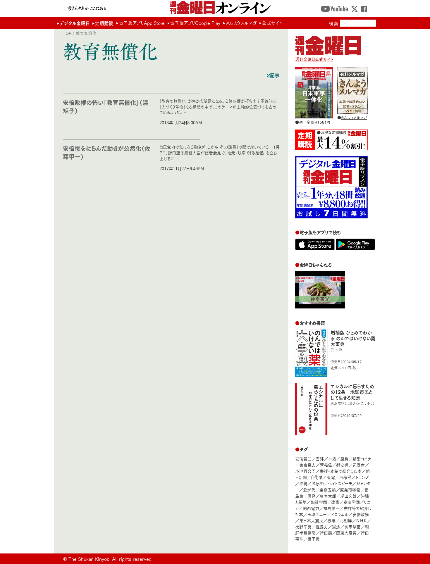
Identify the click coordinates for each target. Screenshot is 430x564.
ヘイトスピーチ (340, 483)
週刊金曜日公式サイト (314, 59)
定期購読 (104, 23)
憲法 (336, 526)
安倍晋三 (303, 458)
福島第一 (331, 508)
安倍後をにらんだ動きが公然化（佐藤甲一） (106, 152)
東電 (331, 477)
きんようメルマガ (241, 22)
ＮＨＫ (361, 520)
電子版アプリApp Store (142, 22)
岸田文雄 (348, 495)
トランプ (362, 477)
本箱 (332, 458)
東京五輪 (327, 489)
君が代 (309, 489)
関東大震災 (346, 532)
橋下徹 (313, 538)
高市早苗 (352, 526)
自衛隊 (317, 477)
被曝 (331, 520)
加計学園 (319, 502)
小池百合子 (305, 471)
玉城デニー (317, 514)
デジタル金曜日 (74, 23)
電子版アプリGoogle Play (195, 22)
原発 (344, 458)
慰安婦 (342, 464)
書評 (320, 458)
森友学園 (351, 502)
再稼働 (345, 477)
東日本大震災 (311, 520)
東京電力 (307, 464)
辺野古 (358, 464)
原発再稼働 (350, 489)
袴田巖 (326, 532)
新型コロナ (361, 458)
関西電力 (311, 508)
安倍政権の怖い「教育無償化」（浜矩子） (105, 106)
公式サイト (272, 22)
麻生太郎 (328, 495)
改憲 (335, 502)
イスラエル (339, 514)
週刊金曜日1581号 (315, 122)
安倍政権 (360, 514)
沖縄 (303, 483)
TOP (67, 33)
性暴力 (322, 526)
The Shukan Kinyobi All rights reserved (110, 558)
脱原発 (318, 483)
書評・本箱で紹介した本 (341, 471)
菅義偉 (326, 464)
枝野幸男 (303, 526)
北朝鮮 (346, 520)
